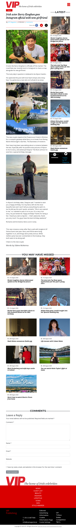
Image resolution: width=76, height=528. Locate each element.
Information (43, 515)
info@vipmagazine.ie (30, 522)
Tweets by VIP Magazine (65, 160)
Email (8, 451)
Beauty (38, 493)
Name (8, 443)
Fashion (38, 496)
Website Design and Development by (50, 526)
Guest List (38, 491)
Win (38, 503)
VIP (57, 513)
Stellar (58, 517)
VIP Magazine (12, 22)
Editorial (42, 510)
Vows (38, 501)
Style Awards (38, 505)
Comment (10, 422)
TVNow (59, 515)
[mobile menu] (68, 4)
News (38, 488)
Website (9, 459)
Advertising (43, 513)
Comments (29, 22)
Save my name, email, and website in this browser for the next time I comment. (35, 467)
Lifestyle (38, 498)
